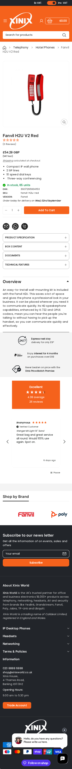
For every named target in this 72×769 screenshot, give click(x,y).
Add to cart (46, 210)
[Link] (20, 20)
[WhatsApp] (15, 226)
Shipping (8, 160)
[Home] (5, 47)
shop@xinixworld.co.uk (17, 672)
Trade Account (17, 705)
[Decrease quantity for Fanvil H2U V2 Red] (5, 210)
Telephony (20, 47)
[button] (7, 441)
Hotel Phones (46, 47)
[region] (36, 442)
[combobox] (36, 35)
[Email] (6, 226)
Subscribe (36, 562)
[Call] (24, 226)
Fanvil (24, 196)
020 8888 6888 (13, 668)
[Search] (64, 35)
